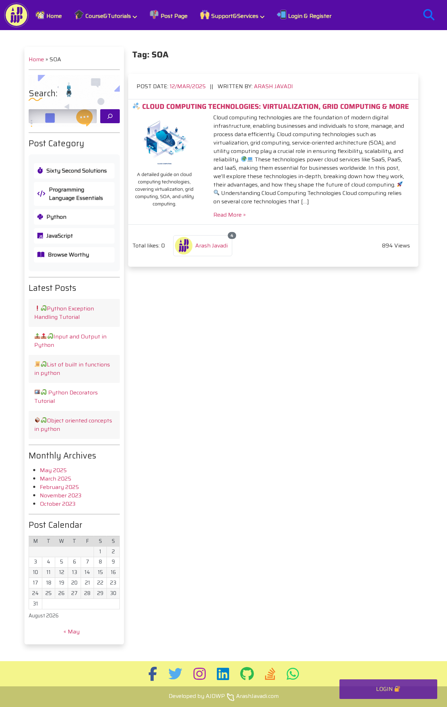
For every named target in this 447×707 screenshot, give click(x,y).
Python (56, 217)
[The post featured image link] (164, 140)
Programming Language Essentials (76, 194)
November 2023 (60, 495)
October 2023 (57, 503)
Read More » (229, 214)
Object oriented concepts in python (73, 424)
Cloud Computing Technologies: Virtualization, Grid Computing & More (274, 106)
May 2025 (53, 470)
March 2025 (55, 478)
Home (53, 16)
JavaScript (59, 236)
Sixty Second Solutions (76, 171)
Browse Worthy (68, 255)
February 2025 (59, 487)
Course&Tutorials (107, 16)
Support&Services (234, 16)
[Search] (110, 116)
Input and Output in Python (70, 340)
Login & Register (309, 16)
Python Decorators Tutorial (66, 396)
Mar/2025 (188, 86)
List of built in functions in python (72, 368)
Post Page (173, 16)
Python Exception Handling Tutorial (64, 312)
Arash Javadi (273, 86)
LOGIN (385, 689)
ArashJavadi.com (257, 696)
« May (72, 631)
